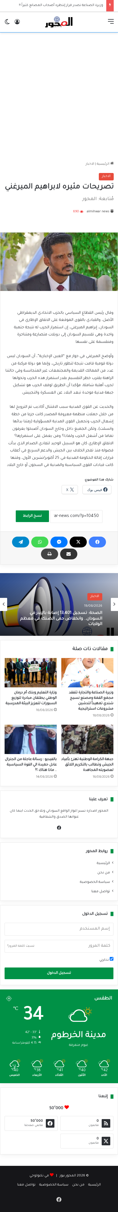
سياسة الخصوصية (95, 882)
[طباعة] (49, 554)
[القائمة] (111, 24)
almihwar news (98, 211)
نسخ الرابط (32, 516)
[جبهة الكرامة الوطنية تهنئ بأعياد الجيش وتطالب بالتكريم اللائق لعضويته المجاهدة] (87, 739)
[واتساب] (39, 542)
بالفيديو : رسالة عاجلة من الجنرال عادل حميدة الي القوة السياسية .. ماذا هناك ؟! (31, 764)
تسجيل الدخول (59, 973)
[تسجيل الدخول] (17, 24)
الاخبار (90, 164)
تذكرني (104, 960)
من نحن (103, 873)
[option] (59, 604)
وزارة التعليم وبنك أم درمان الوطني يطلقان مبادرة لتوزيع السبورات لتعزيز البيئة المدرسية (31, 698)
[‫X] (78, 542)
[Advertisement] (59, 97)
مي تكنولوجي (39, 1176)
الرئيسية (103, 164)
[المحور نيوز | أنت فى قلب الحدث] (59, 22)
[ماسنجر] (59, 542)
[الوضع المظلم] (7, 24)
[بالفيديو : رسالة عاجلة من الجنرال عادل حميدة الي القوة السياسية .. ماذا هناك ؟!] (31, 739)
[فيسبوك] (97, 542)
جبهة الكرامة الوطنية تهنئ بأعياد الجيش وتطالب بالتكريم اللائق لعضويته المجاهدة (87, 764)
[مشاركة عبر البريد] (68, 554)
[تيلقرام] (20, 542)
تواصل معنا (100, 892)
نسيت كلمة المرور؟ (20, 946)
